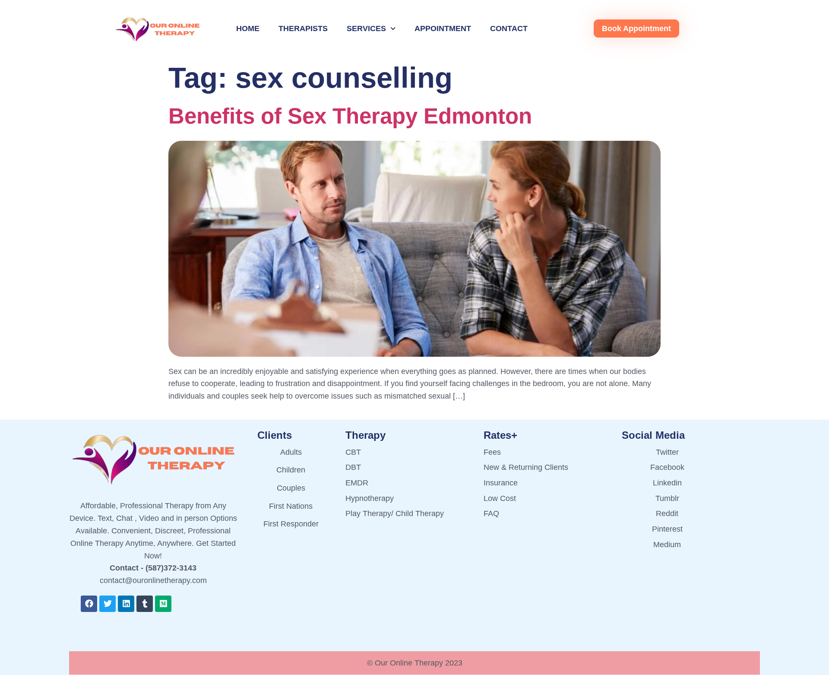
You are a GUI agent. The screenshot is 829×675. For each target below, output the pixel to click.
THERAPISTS (303, 28)
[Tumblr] (144, 604)
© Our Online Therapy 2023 (414, 663)
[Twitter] (107, 604)
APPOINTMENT (442, 28)
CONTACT (509, 28)
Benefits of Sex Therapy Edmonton (350, 116)
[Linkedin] (126, 604)
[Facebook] (89, 604)
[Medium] (163, 604)
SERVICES (366, 28)
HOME (247, 28)
